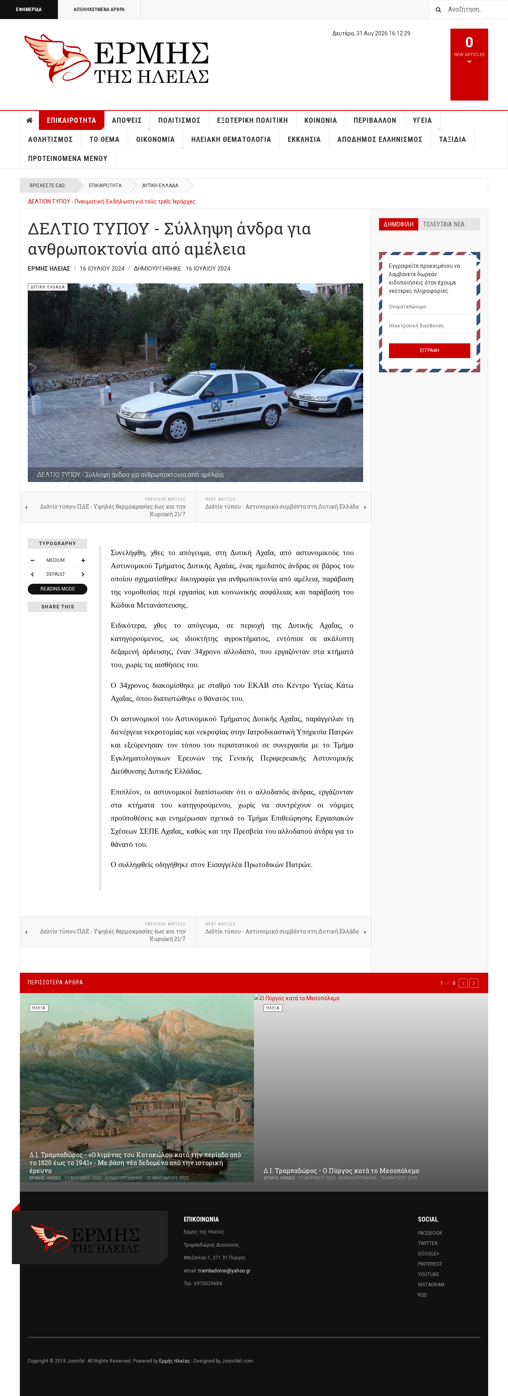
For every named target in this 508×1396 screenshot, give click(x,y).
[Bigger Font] (83, 560)
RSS (422, 1295)
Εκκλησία (304, 139)
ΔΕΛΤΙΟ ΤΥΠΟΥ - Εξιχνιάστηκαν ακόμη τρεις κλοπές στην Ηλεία (109, 201)
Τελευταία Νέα (443, 224)
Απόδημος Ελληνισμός (380, 139)
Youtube (428, 1274)
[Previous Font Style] (32, 574)
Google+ (428, 1254)
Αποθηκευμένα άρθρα (99, 9)
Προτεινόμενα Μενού (68, 158)
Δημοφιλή (399, 224)
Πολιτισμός (179, 120)
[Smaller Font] (32, 560)
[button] (463, 983)
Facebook (430, 1233)
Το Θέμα (104, 139)
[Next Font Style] (83, 574)
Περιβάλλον (375, 120)
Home (29, 120)
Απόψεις (127, 120)
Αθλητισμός (50, 139)
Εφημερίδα (29, 9)
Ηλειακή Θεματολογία (231, 139)
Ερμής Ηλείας (174, 1361)
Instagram (431, 1285)
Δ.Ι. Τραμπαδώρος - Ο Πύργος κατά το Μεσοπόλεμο (341, 1170)
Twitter (428, 1243)
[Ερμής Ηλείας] (117, 57)
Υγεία (422, 120)
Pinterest (430, 1264)
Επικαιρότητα (71, 120)
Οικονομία (155, 139)
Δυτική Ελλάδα (160, 185)
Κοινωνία (320, 120)
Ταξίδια (452, 139)
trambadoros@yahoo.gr (224, 1271)
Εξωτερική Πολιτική (252, 120)
